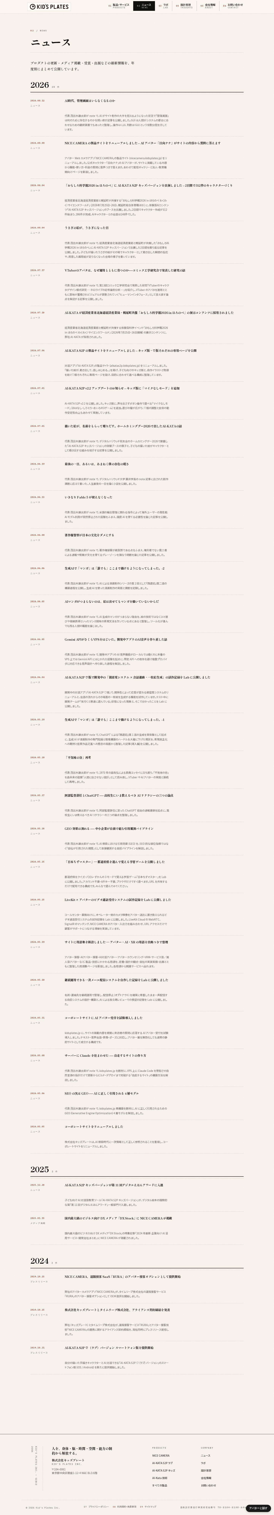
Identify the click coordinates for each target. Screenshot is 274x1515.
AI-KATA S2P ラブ (162, 1463)
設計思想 (206, 1470)
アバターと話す (258, 1508)
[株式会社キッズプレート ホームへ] (49, 7)
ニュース (205, 1455)
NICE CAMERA (160, 1455)
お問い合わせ (208, 1485)
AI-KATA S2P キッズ (163, 1470)
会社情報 (206, 1478)
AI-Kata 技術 (159, 1478)
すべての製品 (159, 1485)
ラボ (203, 1463)
